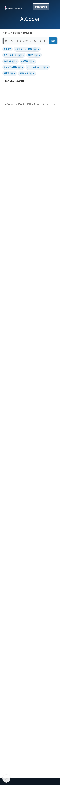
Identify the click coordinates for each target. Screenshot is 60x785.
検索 (53, 40)
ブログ (17, 32)
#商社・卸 (27, 73)
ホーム (7, 32)
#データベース (14, 55)
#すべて (7, 49)
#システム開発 (13, 67)
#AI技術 (10, 61)
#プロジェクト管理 (27, 49)
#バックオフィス (37, 67)
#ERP (34, 55)
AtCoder (28, 32)
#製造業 (27, 61)
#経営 (9, 73)
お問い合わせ (41, 6)
